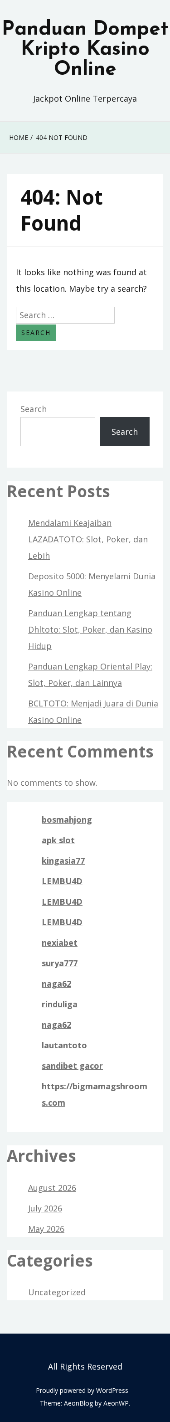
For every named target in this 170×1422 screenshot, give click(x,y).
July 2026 (45, 1208)
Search (33, 408)
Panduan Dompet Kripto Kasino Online (85, 50)
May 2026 (46, 1228)
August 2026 (52, 1187)
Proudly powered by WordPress (82, 1390)
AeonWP (116, 1403)
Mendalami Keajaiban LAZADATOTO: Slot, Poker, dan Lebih (88, 539)
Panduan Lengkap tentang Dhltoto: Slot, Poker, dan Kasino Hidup (90, 629)
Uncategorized (57, 1292)
